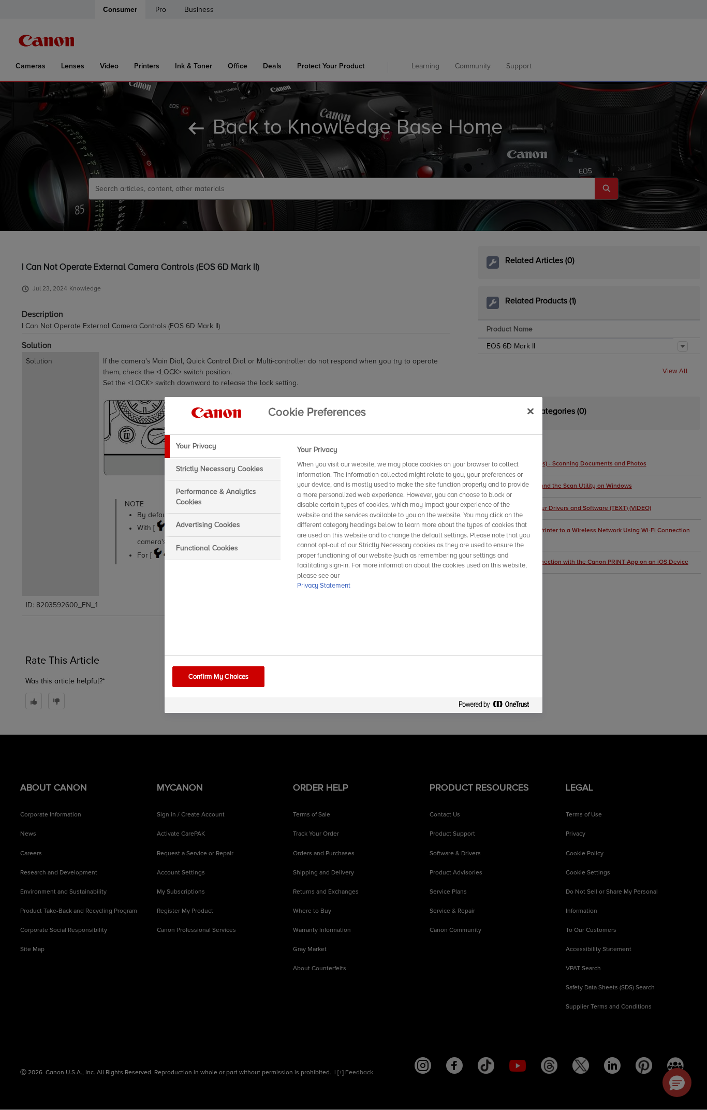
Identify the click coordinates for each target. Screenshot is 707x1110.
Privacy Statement (323, 585)
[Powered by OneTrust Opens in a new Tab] (498, 706)
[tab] (223, 446)
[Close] (530, 411)
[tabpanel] (415, 520)
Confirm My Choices (218, 677)
